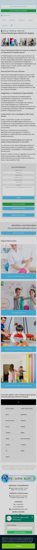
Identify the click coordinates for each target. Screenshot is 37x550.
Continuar (18, 546)
